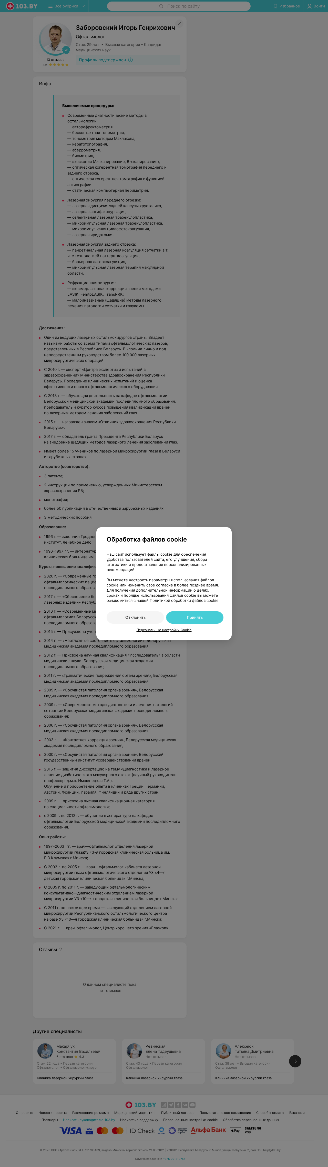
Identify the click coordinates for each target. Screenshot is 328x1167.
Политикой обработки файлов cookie (184, 600)
